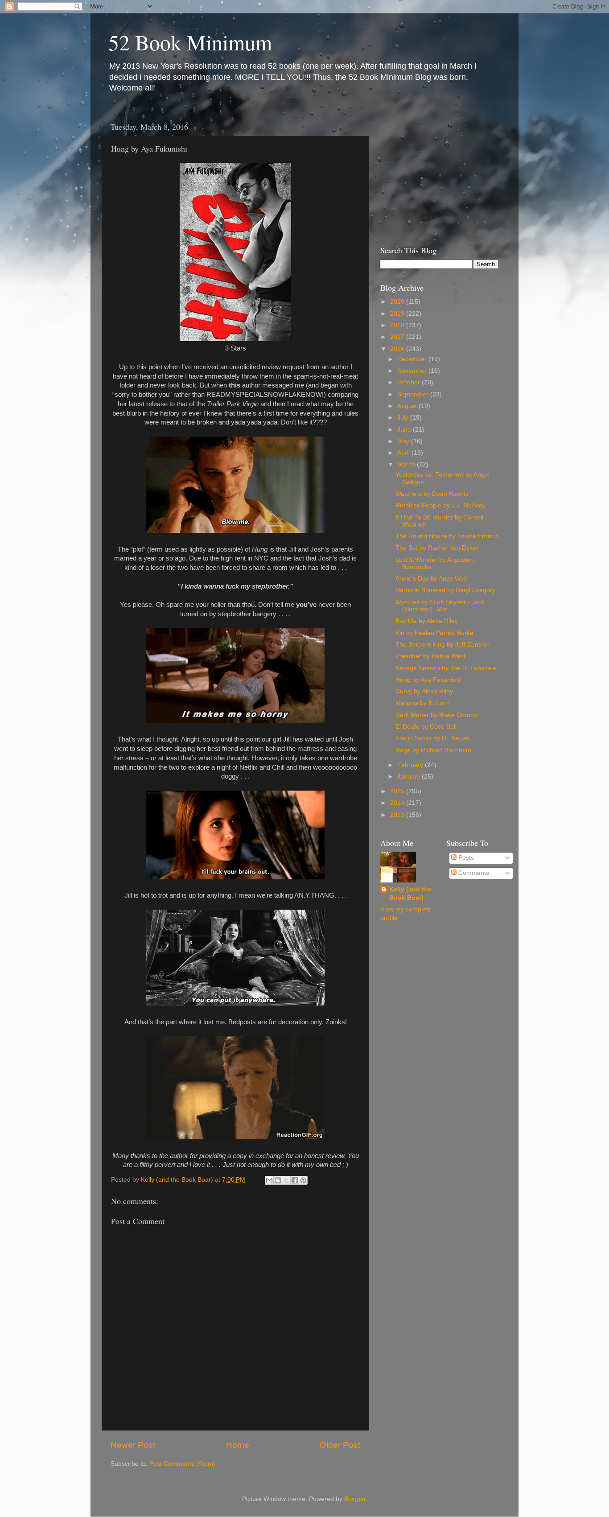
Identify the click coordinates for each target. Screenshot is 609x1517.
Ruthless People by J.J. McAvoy (440, 505)
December (412, 359)
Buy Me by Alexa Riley (426, 621)
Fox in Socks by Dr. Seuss (432, 738)
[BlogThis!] (277, 1180)
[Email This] (269, 1180)
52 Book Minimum (190, 42)
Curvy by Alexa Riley (424, 691)
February (411, 765)
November (412, 370)
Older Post (340, 1445)
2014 (398, 803)
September (413, 394)
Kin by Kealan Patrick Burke (434, 633)
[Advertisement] (436, 173)
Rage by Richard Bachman (433, 750)
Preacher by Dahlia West (430, 656)
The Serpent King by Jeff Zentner (442, 644)
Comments (473, 873)
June (405, 429)
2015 (398, 791)
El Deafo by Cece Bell (426, 726)
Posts (465, 857)
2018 (398, 325)
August (408, 406)
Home (237, 1445)
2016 (398, 349)
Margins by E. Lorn (422, 703)
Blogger (355, 1499)
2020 (398, 301)
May (404, 441)
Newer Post (133, 1445)
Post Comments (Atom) (182, 1463)
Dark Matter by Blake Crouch (436, 715)
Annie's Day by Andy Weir (431, 578)
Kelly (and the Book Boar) (410, 893)
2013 (398, 815)
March (407, 464)
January (409, 776)
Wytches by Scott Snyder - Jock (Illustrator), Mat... (440, 606)
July (403, 417)
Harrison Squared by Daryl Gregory (445, 590)
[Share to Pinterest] (303, 1180)
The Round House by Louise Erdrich (446, 536)
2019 (398, 313)
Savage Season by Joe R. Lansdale (445, 668)
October (409, 382)
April (404, 452)
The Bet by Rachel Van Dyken (437, 547)
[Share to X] (286, 1180)
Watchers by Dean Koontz (432, 494)
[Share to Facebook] (294, 1180)
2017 (398, 337)
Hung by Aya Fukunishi (427, 679)
